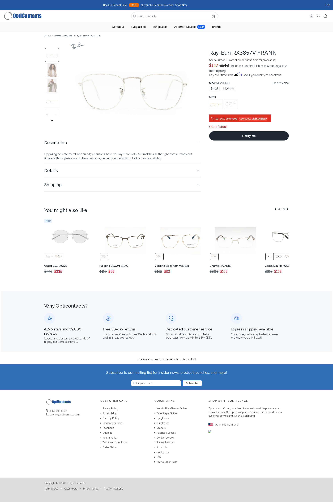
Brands (216, 26)
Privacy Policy (90, 488)
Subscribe (192, 383)
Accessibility (70, 488)
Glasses (57, 36)
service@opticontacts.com (65, 414)
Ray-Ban (68, 36)
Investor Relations (113, 488)
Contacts (118, 26)
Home (48, 36)
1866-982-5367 (58, 411)
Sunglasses (160, 26)
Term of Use (51, 488)
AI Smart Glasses (189, 26)
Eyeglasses (138, 26)
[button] (122, 142)
